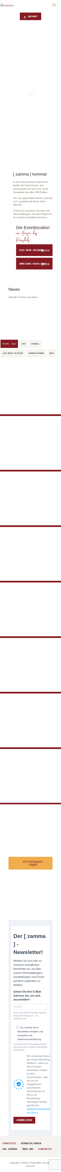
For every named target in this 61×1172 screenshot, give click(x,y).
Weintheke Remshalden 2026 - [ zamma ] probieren (27, 733)
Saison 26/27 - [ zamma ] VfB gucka (29, 514)
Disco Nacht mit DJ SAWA (27, 791)
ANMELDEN (24, 1120)
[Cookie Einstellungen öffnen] (6, 1167)
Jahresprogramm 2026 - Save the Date (27, 455)
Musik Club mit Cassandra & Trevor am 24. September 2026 (29, 615)
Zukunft (14, 398)
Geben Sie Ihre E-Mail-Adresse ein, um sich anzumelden (27, 995)
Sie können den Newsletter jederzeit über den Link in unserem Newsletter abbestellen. (30, 1047)
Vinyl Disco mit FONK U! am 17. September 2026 (29, 559)
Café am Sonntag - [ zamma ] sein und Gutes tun (27, 670)
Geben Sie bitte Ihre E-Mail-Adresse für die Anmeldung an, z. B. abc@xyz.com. (29, 1016)
